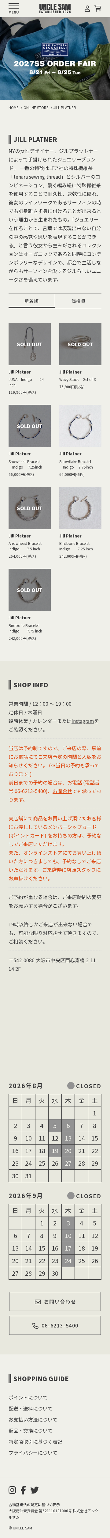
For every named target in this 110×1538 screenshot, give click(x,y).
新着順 (32, 301)
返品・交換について (31, 1430)
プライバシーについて (33, 1452)
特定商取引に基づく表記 (35, 1441)
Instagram (83, 720)
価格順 (79, 301)
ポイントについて (28, 1397)
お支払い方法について (33, 1419)
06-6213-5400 (60, 1325)
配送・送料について (31, 1408)
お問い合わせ (60, 1301)
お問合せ (62, 791)
